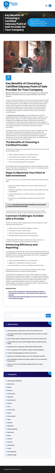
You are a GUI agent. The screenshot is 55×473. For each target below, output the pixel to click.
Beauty (9, 387)
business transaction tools (22, 93)
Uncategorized (11, 451)
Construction (11, 393)
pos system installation (30, 94)
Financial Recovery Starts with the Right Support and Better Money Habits (26, 342)
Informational (11, 416)
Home (31, 20)
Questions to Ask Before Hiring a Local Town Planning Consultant (26, 356)
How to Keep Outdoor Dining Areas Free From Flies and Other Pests (27, 339)
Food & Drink (11, 410)
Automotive (10, 384)
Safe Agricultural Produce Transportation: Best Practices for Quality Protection (27, 334)
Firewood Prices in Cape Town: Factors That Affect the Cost (25, 331)
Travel (9, 448)
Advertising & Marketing (14, 381)
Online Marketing (12, 429)
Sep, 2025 (8, 78)
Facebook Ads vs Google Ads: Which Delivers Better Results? (25, 347)
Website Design (11, 455)
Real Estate (10, 432)
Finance (9, 403)
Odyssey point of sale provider (39, 93)
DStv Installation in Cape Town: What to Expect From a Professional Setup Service (27, 360)
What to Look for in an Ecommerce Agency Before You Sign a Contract (25, 365)
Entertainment (11, 400)
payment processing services (14, 94)
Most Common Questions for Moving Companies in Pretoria (27, 291)
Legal (8, 419)
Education (10, 397)
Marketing (10, 426)
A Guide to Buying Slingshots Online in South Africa (22, 353)
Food (8, 406)
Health (9, 413)
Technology (10, 445)
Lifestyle (9, 422)
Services (9, 442)
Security (9, 439)
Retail (9, 435)
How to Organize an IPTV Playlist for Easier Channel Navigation (25, 350)
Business (37, 20)
